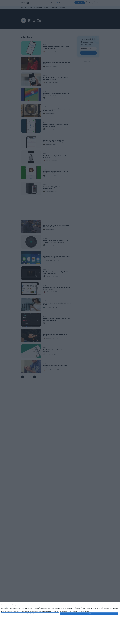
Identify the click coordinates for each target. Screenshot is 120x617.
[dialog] (60, 609)
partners (8, 606)
